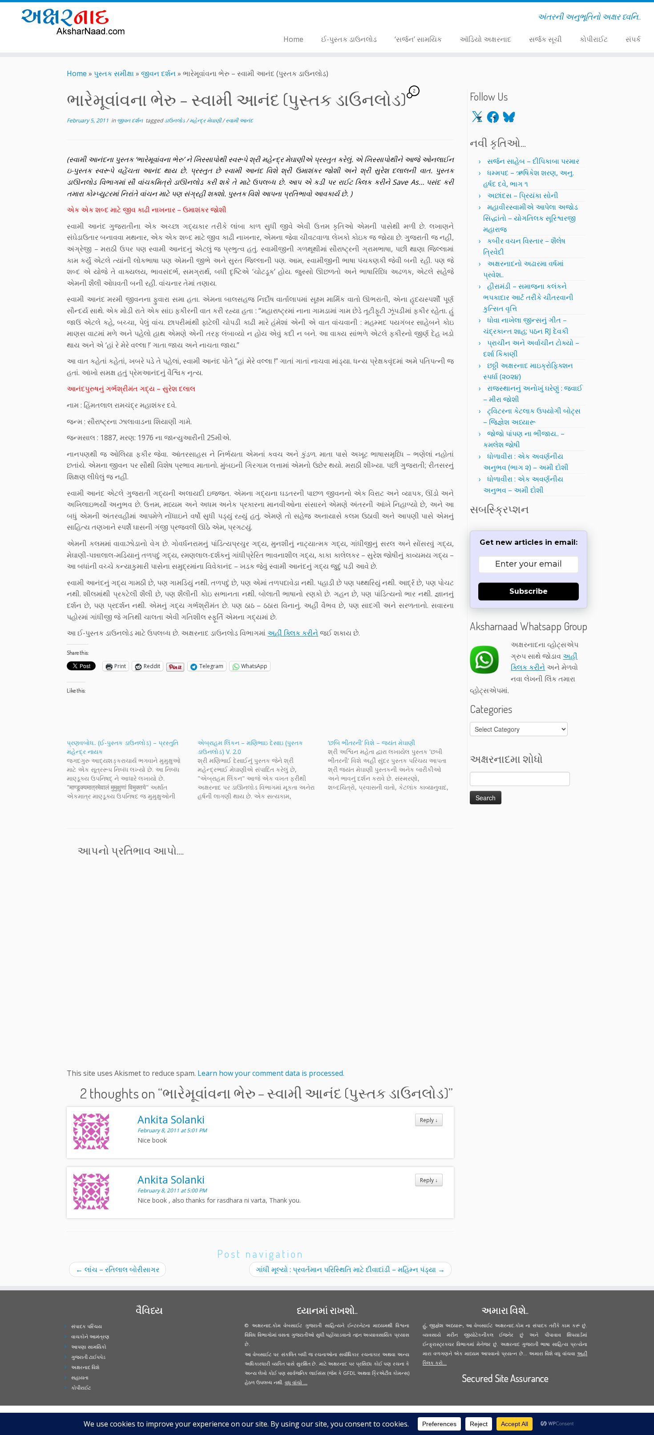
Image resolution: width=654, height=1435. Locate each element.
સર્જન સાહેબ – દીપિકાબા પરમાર (533, 161)
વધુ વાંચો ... (296, 1382)
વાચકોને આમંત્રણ (90, 1336)
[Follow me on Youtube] (197, 18)
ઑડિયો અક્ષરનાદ (485, 39)
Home (293, 39)
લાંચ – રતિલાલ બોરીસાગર (117, 1269)
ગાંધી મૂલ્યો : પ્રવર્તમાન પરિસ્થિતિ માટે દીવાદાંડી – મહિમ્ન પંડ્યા (350, 1269)
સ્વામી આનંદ (239, 120)
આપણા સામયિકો (88, 1346)
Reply (429, 1119)
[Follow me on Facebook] (185, 18)
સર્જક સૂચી (545, 39)
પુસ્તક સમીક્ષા (114, 73)
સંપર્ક (633, 39)
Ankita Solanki (171, 1119)
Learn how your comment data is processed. (271, 1073)
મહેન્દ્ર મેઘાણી (206, 120)
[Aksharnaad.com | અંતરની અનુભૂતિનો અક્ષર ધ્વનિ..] (75, 21)
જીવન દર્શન (158, 73)
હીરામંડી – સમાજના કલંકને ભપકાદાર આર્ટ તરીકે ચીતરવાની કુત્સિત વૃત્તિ (528, 297)
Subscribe (528, 591)
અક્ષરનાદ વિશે (85, 1367)
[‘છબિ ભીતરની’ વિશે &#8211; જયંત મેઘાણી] (393, 765)
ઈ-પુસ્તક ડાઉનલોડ (349, 39)
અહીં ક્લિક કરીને (292, 633)
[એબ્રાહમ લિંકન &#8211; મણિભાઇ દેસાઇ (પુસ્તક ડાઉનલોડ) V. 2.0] (263, 769)
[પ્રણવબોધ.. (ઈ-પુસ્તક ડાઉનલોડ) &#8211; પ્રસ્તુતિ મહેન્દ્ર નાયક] (132, 769)
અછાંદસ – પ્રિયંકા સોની (522, 195)
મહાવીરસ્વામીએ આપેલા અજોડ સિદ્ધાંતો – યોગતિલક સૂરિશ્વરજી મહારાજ (530, 218)
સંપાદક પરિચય (86, 1326)
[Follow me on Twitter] (179, 18)
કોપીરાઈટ (594, 39)
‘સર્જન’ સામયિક (418, 39)
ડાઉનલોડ (175, 120)
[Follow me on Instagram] (191, 18)
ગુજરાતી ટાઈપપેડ (88, 1357)
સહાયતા (80, 1377)
